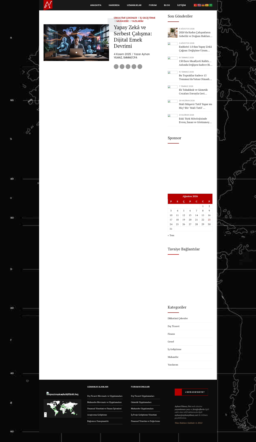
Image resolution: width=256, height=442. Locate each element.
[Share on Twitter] (122, 66)
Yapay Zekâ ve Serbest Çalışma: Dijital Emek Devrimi (133, 36)
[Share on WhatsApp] (139, 66)
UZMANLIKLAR (134, 5)
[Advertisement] (190, 165)
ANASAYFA (95, 5)
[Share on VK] (134, 66)
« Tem (171, 235)
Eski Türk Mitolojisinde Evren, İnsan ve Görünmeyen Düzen (195, 120)
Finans (171, 333)
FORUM (153, 5)
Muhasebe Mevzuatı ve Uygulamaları (104, 402)
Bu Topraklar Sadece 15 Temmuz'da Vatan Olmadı (194, 77)
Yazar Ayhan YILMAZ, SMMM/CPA (132, 55)
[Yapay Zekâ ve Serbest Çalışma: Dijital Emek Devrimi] (76, 42)
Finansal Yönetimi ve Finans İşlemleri (104, 408)
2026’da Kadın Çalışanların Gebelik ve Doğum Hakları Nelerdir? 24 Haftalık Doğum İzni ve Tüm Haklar (195, 34)
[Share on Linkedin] (128, 66)
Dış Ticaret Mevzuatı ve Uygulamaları (105, 396)
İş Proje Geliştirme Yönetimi (144, 414)
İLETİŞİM (181, 5)
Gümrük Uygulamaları (141, 402)
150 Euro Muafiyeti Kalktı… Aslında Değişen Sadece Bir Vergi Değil (195, 63)
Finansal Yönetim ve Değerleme (145, 421)
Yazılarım (137, 21)
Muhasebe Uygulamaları (142, 408)
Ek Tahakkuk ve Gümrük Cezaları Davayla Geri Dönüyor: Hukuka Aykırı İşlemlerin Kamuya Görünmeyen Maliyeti (193, 91)
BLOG (167, 5)
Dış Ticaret (174, 326)
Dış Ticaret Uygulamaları (142, 396)
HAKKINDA (114, 5)
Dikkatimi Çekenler (125, 18)
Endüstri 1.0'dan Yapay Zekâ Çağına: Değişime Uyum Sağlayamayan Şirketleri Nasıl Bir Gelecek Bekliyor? (195, 48)
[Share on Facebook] (116, 66)
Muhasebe (122, 21)
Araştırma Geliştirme (97, 414)
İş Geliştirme (147, 18)
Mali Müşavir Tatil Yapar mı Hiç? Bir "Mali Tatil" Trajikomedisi (195, 106)
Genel (171, 341)
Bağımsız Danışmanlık (98, 421)
